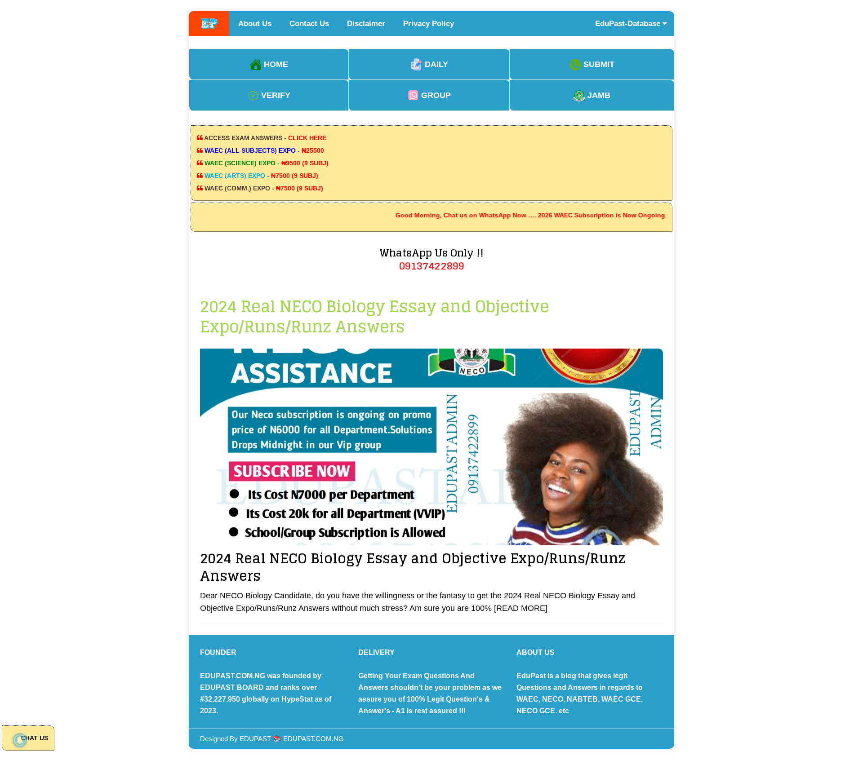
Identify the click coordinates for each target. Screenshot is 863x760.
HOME (275, 64)
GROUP (435, 95)
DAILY (435, 64)
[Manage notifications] (20, 740)
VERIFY (274, 95)
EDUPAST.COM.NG (313, 738)
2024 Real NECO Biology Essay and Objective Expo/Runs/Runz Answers (412, 567)
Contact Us (309, 23)
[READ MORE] (520, 608)
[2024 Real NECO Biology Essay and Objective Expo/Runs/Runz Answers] (431, 447)
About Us (254, 23)
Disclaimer (366, 23)
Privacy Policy (428, 23)
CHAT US (33, 738)
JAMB (597, 95)
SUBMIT (597, 64)
